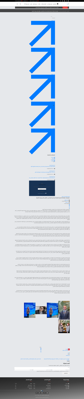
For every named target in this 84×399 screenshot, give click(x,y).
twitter (53, 158)
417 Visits (67, 202)
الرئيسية (68, 11)
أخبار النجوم (54, 4)
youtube (52, 161)
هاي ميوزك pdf (26, 4)
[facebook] (60, 1)
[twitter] (62, 1)
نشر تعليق (66, 373)
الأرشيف (67, 386)
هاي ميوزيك (42, 386)
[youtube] (68, 1)
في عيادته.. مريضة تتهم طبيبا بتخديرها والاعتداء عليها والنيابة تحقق (45, 172)
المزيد (31, 4)
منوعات (23, 383)
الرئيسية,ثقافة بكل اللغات (62, 11)
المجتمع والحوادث (52, 165)
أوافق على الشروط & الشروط (42, 193)
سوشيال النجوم (42, 385)
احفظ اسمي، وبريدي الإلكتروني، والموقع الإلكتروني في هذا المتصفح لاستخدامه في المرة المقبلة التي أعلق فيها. (52, 371)
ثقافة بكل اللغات (43, 4)
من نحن (67, 383)
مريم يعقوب (66, 200)
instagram (52, 159)
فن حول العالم (35, 4)
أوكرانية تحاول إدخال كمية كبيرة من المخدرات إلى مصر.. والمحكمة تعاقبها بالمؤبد (43, 166)
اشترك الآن (42, 191)
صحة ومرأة (23, 388)
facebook (52, 157)
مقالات (39, 4)
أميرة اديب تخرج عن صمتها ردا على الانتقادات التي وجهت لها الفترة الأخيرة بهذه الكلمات (44, 7)
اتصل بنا (67, 388)
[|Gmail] (64, 1)
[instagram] (66, 1)
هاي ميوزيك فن (49, 4)
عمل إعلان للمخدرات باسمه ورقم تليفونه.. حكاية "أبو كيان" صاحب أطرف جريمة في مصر (42, 177)
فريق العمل (66, 385)
